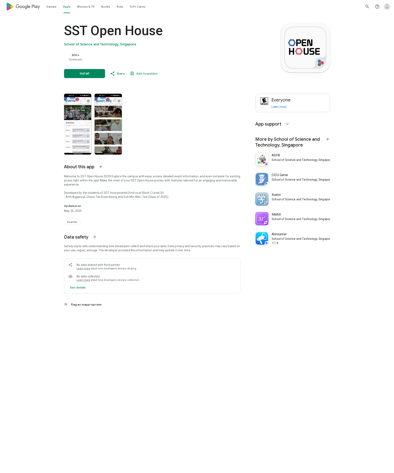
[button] (77, 124)
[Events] (72, 222)
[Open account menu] (387, 7)
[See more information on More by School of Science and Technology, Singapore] (327, 139)
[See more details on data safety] (78, 287)
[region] (146, 57)
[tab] (51, 6)
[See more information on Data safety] (94, 237)
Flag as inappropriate (83, 304)
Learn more (83, 268)
